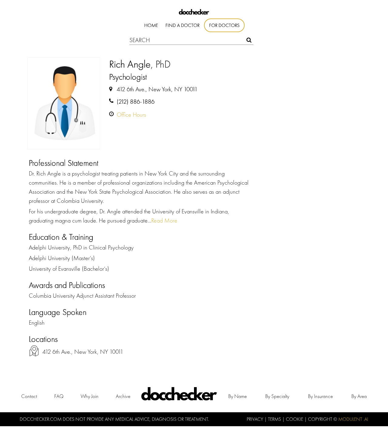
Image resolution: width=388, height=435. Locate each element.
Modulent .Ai (353, 419)
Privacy (255, 419)
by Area (359, 396)
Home (151, 25)
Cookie (295, 419)
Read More (164, 220)
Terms (275, 419)
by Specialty (277, 396)
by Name (237, 396)
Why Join (90, 396)
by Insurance (320, 396)
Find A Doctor (182, 25)
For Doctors (224, 25)
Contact (29, 396)
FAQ (59, 396)
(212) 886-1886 (136, 101)
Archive (123, 396)
